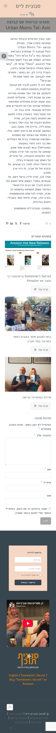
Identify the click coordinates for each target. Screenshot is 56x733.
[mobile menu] (5, 6)
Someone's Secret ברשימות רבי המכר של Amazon (29, 278)
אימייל (46, 482)
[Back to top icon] (10, 707)
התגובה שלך (42, 435)
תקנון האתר (16, 714)
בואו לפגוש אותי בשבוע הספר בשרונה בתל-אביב (32, 338)
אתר (48, 496)
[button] (4, 56)
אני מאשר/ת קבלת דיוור (29, 575)
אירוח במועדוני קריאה (36, 397)
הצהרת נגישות (18, 718)
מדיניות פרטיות (39, 718)
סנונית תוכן (21, 722)
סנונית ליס (28, 6)
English (13, 675)
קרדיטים (36, 722)
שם (48, 469)
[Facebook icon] (11, 728)
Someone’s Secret (33, 675)
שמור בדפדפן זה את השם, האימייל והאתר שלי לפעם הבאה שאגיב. (28, 511)
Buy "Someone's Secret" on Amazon (28, 682)
